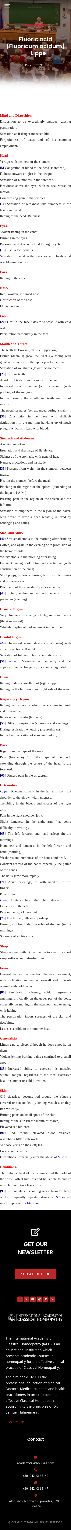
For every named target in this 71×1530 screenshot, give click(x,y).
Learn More (15, 1421)
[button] (7, 5)
